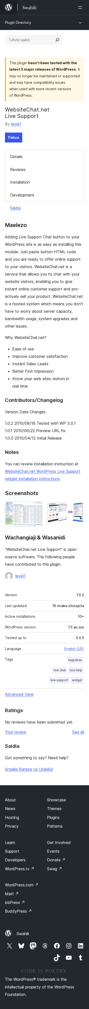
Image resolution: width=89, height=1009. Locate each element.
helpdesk (75, 660)
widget (77, 680)
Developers (15, 859)
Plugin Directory (18, 22)
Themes (54, 808)
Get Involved (59, 842)
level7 (16, 123)
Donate (56, 859)
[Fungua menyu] (81, 7)
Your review (15, 731)
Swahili (23, 933)
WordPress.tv (19, 868)
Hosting (12, 817)
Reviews (17, 169)
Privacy (12, 826)
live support (59, 680)
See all (78, 731)
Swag (54, 868)
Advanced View (19, 694)
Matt (12, 893)
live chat (60, 670)
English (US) (74, 648)
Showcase (56, 799)
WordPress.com (22, 884)
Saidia (15, 207)
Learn (10, 842)
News (10, 808)
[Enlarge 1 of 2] (35, 507)
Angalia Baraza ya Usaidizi (29, 769)
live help (76, 670)
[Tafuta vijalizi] (57, 40)
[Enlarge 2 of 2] (77, 507)
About (10, 799)
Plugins (53, 817)
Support (12, 851)
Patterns (55, 826)
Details (16, 156)
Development (22, 195)
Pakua (13, 137)
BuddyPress (18, 911)
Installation (20, 182)
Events (53, 851)
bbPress (15, 902)
